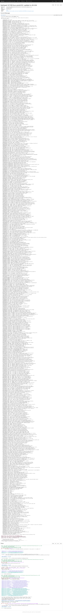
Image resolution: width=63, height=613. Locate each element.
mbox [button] (58, 543)
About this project (29, 1)
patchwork (24, 611)
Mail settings (60, 1)
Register (56, 1)
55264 (53, 543)
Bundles (23, 1)
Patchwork (3, 1)
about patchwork (38, 611)
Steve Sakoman (3, 15)
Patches (19, 1)
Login (52, 1)
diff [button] (55, 543)
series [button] (61, 543)
